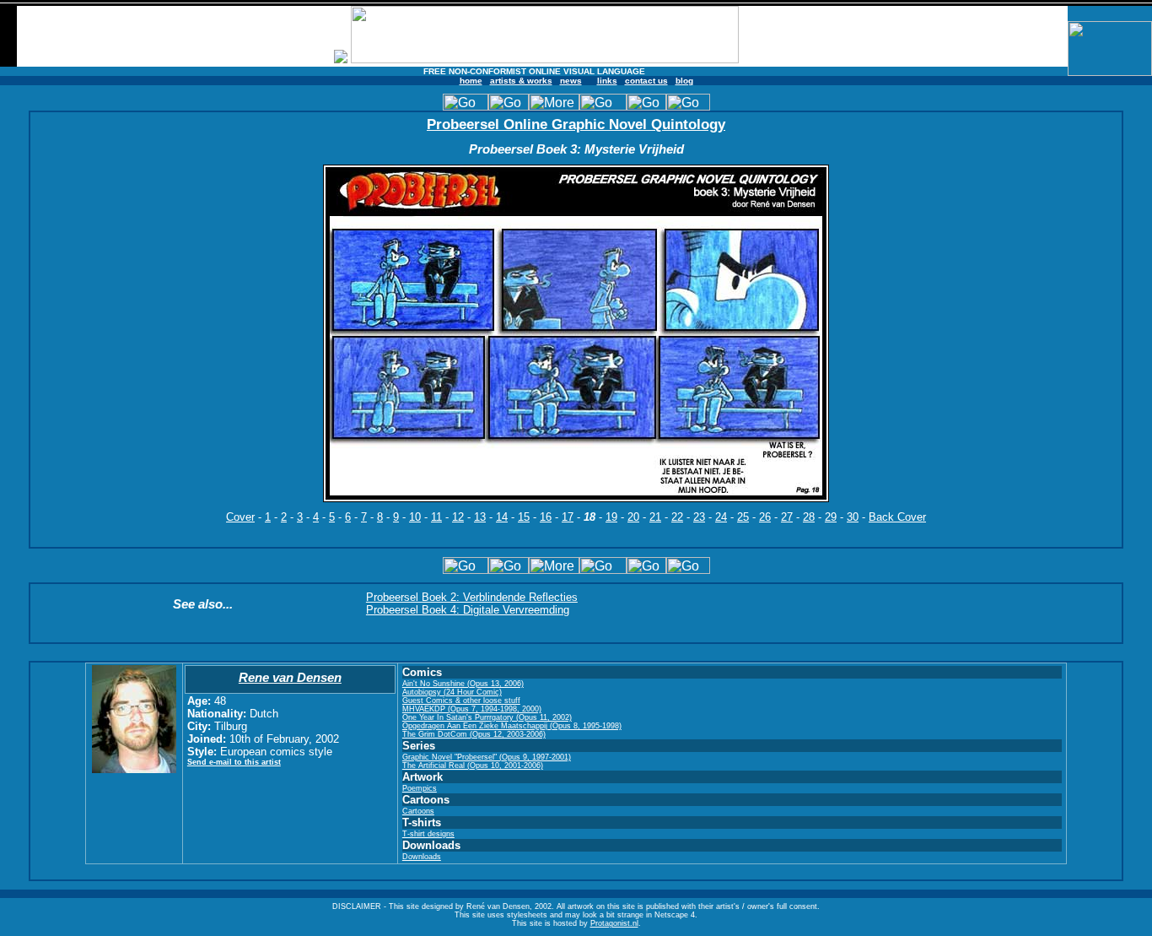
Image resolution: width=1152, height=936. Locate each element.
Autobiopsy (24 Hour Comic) (452, 692)
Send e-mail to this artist (234, 762)
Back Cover (897, 517)
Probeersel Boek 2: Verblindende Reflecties (472, 597)
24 (721, 517)
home (471, 80)
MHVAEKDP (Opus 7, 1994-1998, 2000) (471, 709)
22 (677, 517)
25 (743, 517)
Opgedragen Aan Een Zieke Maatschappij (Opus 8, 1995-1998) (512, 726)
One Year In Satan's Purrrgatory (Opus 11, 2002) (487, 717)
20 (633, 517)
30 (853, 517)
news (571, 80)
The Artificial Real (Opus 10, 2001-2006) (472, 765)
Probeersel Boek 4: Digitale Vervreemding (467, 609)
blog (684, 80)
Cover (240, 517)
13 (480, 517)
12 (458, 517)
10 (415, 517)
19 (611, 517)
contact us (646, 80)
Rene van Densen (290, 677)
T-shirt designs (428, 834)
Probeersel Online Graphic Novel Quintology (576, 124)
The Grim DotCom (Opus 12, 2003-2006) (474, 734)
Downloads (421, 856)
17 (567, 517)
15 (524, 517)
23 (699, 517)
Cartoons (418, 811)
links (607, 80)
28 (809, 517)
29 (831, 517)
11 (436, 517)
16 (546, 517)
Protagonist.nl (614, 923)
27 (787, 517)
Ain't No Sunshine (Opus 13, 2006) (463, 683)
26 (765, 517)
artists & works (521, 80)
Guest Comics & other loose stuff (461, 700)
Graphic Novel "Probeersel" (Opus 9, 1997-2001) (486, 757)
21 (655, 517)
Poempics (419, 788)
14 (502, 517)
